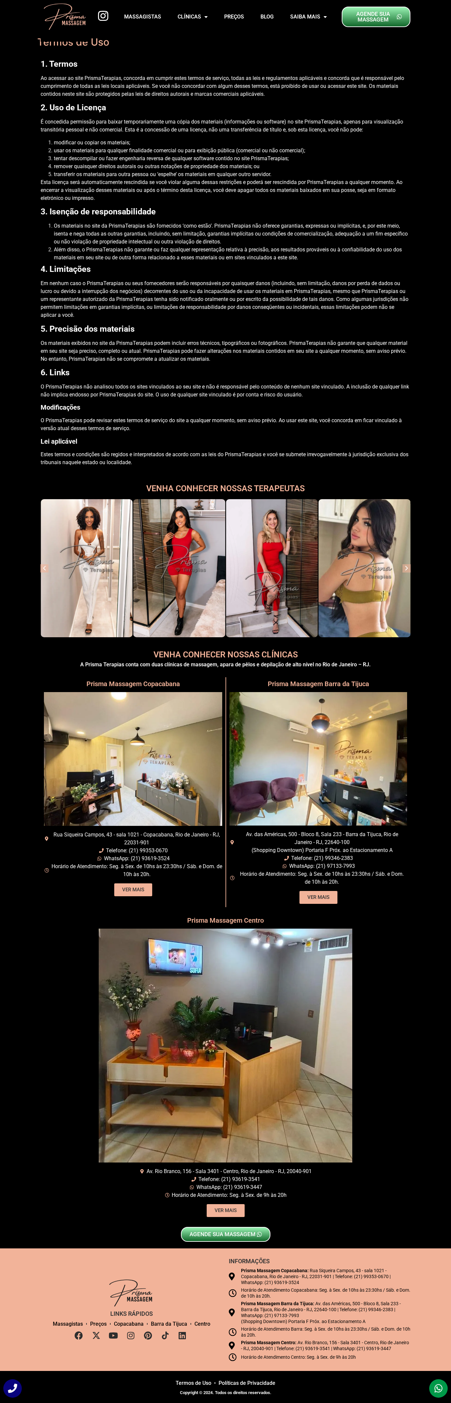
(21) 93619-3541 (240, 1179)
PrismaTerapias (103, 78)
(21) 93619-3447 (242, 1187)
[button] (406, 568)
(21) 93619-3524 (150, 858)
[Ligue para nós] (12, 1388)
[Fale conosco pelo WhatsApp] (438, 1388)
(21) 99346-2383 (333, 858)
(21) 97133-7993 (335, 866)
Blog (267, 17)
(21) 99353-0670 (148, 850)
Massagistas (142, 17)
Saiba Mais (305, 17)
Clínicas (189, 17)
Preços (234, 17)
